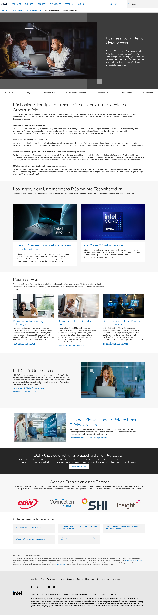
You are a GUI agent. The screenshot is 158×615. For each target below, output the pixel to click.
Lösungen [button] (41, 4)
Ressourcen (148, 93)
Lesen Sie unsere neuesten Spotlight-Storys (88, 437)
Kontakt (80, 579)
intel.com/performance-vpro (133, 560)
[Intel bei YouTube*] (49, 587)
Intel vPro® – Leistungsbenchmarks (30, 539)
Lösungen (28, 93)
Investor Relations (66, 579)
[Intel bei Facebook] (32, 587)
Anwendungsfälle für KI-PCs (24, 391)
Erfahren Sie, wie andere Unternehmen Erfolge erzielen (103, 422)
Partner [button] (69, 4)
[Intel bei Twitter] (37, 587)
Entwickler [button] (55, 4)
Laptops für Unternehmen (24, 343)
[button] (79, 313)
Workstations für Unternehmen (115, 343)
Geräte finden (126, 93)
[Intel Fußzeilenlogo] (17, 593)
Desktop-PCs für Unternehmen (71, 345)
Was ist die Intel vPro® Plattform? (29, 527)
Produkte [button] (16, 4)
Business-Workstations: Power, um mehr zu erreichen (123, 322)
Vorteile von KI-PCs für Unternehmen (28, 388)
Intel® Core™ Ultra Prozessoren (104, 245)
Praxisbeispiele (103, 93)
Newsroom (89, 579)
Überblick (9, 93)
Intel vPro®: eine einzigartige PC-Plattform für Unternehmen (43, 247)
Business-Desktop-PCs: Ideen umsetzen (75, 322)
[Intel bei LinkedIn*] (43, 587)
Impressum (117, 579)
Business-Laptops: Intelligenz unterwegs (30, 322)
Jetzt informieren (79, 467)
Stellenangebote (103, 579)
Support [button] (29, 4)
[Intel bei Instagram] (55, 587)
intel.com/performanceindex (58, 602)
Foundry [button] (80, 4)
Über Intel (35, 579)
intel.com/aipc (61, 564)
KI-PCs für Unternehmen (76, 93)
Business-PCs (49, 93)
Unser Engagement (49, 579)
